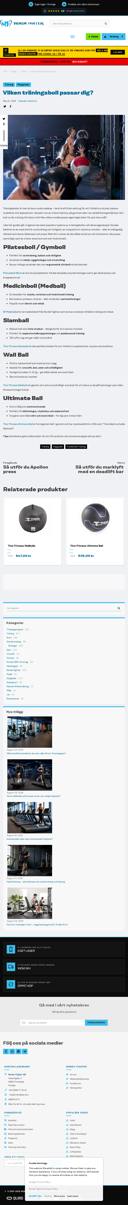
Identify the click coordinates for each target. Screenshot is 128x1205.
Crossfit (11, 653)
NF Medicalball (11, 312)
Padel (9, 674)
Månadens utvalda (78, 1143)
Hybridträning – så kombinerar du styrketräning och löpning (36, 881)
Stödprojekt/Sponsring (79, 1079)
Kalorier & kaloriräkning (18, 686)
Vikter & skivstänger (78, 1134)
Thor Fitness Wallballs (15, 385)
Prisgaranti (12, 1138)
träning (45, 446)
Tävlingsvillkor (76, 1088)
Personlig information (17, 1147)
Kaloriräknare (75, 1125)
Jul (8, 694)
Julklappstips (75, 1152)
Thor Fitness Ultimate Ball (18, 424)
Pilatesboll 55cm (12, 273)
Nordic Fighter (14, 670)
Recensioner (13, 698)
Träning (23, 71)
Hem (5, 71)
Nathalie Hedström (28, 101)
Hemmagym (12, 666)
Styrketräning (14, 641)
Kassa (94, 36)
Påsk (9, 690)
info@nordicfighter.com (19, 1094)
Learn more (72, 1196)
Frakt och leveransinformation (20, 1129)
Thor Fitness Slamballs (16, 346)
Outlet (72, 1120)
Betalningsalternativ (16, 1134)
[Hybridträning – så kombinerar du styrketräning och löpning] (64, 860)
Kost (9, 637)
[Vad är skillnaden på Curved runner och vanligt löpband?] (64, 775)
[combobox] (64, 608)
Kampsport (12, 682)
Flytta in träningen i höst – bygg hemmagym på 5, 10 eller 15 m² (37, 924)
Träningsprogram (15, 629)
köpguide (58, 446)
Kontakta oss (75, 1083)
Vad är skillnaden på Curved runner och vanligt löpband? (33, 796)
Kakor (10, 1143)
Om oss (73, 1074)
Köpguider (23, 84)
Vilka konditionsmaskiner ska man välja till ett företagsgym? (36, 753)
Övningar (12, 645)
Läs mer (117, 52)
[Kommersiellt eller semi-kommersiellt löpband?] (64, 817)
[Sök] (119, 608)
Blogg (13, 71)
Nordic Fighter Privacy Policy (43, 1188)
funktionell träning (76, 446)
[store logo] (22, 23)
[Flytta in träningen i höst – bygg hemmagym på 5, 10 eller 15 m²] (64, 903)
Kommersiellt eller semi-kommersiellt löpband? (29, 839)
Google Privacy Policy (39, 1182)
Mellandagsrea (76, 1156)
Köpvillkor (12, 1120)
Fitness (10, 657)
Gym (9, 649)
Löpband (74, 1138)
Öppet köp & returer (16, 1125)
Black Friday (75, 1147)
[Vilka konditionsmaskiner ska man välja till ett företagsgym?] (64, 732)
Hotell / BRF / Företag (17, 662)
